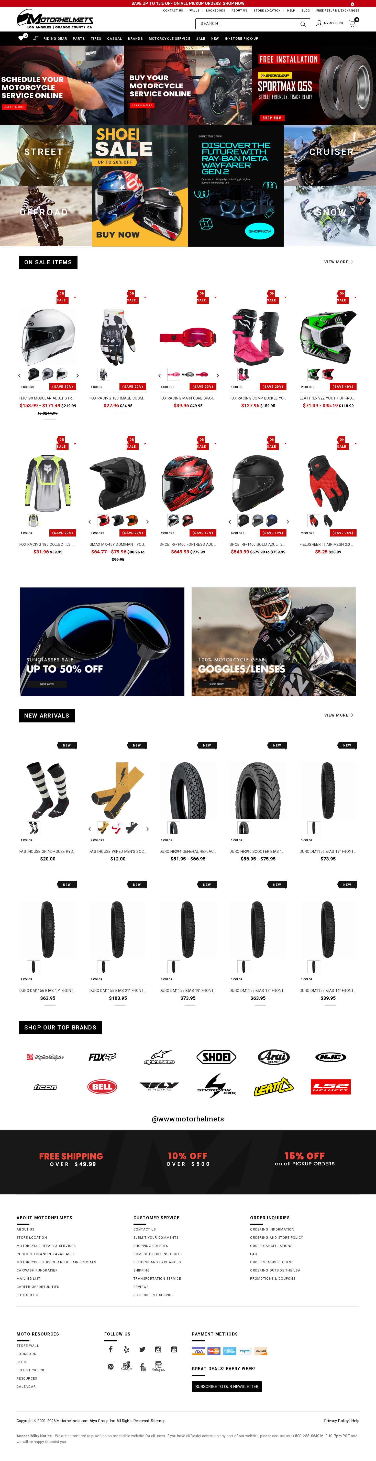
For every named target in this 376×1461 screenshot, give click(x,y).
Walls (193, 10)
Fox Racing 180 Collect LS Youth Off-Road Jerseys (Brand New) (47, 544)
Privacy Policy (336, 1420)
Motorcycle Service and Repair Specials (56, 1262)
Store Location (267, 10)
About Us (238, 10)
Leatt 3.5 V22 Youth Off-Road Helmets (328, 398)
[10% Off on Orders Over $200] (188, 1159)
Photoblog (28, 1295)
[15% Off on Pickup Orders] (304, 1159)
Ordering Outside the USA (275, 1270)
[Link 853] (45, 1087)
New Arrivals (47, 715)
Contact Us (170, 10)
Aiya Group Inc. (103, 1420)
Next (76, 374)
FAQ (253, 1254)
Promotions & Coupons (272, 1278)
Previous (19, 374)
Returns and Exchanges (157, 1262)
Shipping (142, 1270)
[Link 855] (159, 1086)
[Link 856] (216, 1085)
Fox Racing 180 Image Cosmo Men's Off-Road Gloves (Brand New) (118, 398)
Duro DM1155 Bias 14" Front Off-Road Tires (328, 991)
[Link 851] (273, 1057)
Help (291, 10)
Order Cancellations (271, 1246)
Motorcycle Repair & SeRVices (46, 1246)
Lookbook (26, 1354)
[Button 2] (303, 23)
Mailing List (28, 1278)
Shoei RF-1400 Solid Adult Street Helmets (258, 544)
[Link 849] (159, 1057)
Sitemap (158, 1420)
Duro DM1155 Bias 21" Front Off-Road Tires (118, 991)
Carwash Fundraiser (37, 1270)
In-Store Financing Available (46, 1254)
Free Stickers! (30, 1370)
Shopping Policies (151, 1246)
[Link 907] (111, 1349)
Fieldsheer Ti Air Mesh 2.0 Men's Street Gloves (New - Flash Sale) (328, 544)
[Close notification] (352, 4)
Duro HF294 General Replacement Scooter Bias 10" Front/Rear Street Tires (188, 851)
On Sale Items (48, 262)
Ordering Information (272, 1229)
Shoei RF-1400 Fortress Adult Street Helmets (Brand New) (188, 544)
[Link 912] (111, 1366)
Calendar (26, 1387)
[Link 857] (273, 1087)
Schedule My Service (154, 1295)
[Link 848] (102, 1057)
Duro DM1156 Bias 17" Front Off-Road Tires (47, 991)
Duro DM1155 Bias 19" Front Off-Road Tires (188, 991)
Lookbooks (214, 10)
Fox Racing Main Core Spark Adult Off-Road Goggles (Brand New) (188, 398)
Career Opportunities (38, 1287)
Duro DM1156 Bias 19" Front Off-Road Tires (328, 851)
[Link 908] (127, 1349)
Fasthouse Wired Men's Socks (118, 851)
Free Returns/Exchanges (337, 10)
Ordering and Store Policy (276, 1237)
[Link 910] (158, 1349)
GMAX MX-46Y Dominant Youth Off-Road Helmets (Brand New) (118, 544)
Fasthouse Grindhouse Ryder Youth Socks (47, 851)
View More (337, 262)
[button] (330, 23)
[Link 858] (330, 1087)
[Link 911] (174, 1349)
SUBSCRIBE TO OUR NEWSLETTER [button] (226, 1386)
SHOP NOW (234, 3)
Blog (305, 10)
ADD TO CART (64, 871)
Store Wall (28, 1346)
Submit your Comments (156, 1237)
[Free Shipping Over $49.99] (71, 1159)
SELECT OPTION (62, 424)
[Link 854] (102, 1087)
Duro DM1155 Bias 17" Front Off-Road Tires (258, 991)
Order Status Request (271, 1262)
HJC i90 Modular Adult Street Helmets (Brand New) (47, 398)
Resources (27, 1378)
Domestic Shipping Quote (158, 1254)
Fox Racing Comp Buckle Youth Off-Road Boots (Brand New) (258, 398)
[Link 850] (216, 1057)
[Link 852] (330, 1057)
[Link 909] (142, 1349)
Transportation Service (157, 1278)
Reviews (141, 1287)
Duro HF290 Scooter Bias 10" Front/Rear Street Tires (258, 851)
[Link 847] (45, 1057)
